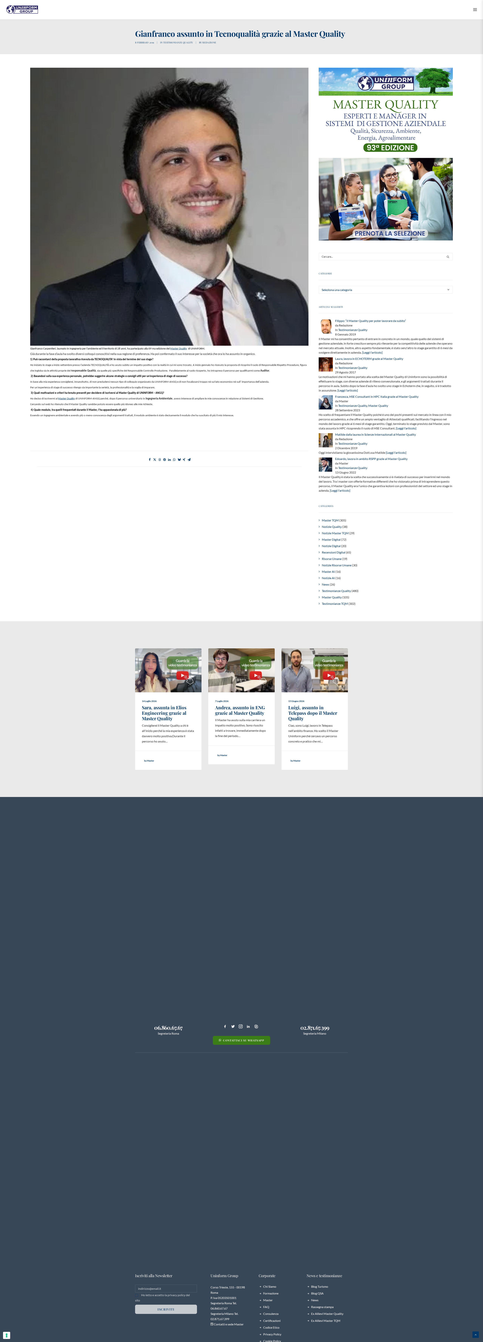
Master (268, 1300)
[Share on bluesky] (179, 459)
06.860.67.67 (168, 1027)
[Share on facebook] (150, 459)
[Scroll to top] (475, 1334)
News (325, 584)
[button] (448, 257)
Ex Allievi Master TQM (325, 1320)
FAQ (266, 1307)
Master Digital (331, 539)
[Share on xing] (184, 459)
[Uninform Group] (22, 9)
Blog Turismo (319, 1286)
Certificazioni (272, 1320)
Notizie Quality (332, 526)
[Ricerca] (386, 256)
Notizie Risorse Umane (336, 565)
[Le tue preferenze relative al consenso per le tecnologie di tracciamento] (6, 1335)
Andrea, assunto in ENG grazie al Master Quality (240, 710)
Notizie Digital (331, 546)
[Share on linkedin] (169, 459)
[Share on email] (189, 459)
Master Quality (378, 405)
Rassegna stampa (322, 1307)
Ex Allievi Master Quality (327, 1313)
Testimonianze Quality (178, 42)
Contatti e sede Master (228, 1324)
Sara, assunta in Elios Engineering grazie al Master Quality (164, 712)
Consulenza (270, 1313)
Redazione (209, 42)
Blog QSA (317, 1293)
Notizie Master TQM (335, 533)
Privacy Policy (272, 1334)
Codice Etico (271, 1327)
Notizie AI (328, 578)
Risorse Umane (331, 558)
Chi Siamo (269, 1286)
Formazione (270, 1293)
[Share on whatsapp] (174, 459)
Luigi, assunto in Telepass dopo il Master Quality (312, 712)
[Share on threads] (159, 459)
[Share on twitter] (154, 459)
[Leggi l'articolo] (372, 352)
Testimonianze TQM (335, 603)
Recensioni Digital (333, 552)
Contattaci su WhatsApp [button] (243, 1040)
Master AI (328, 571)
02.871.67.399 (314, 1027)
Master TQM (330, 520)
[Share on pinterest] (164, 459)
